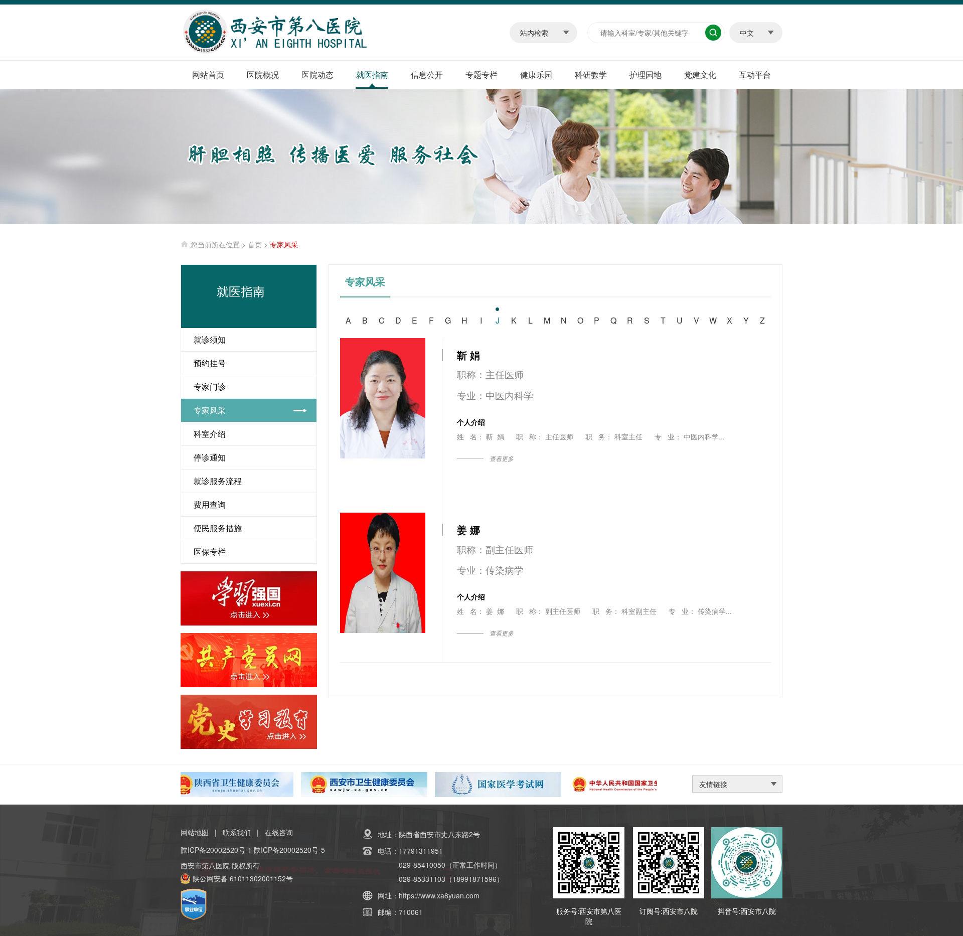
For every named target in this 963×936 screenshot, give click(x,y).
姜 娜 (468, 529)
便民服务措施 (218, 528)
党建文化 (700, 74)
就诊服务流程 (218, 481)
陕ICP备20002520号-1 (216, 850)
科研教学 (591, 74)
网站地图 (195, 832)
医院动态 (317, 74)
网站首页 (208, 74)
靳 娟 (468, 355)
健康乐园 (536, 74)
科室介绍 (210, 433)
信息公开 (427, 74)
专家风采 (210, 410)
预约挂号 (210, 363)
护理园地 (645, 74)
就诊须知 (210, 339)
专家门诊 (210, 386)
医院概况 (263, 74)
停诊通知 (210, 457)
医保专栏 (210, 551)
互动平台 (755, 74)
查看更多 (502, 458)
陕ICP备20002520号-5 (289, 850)
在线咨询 (279, 832)
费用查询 (210, 504)
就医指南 (372, 74)
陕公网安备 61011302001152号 (243, 878)
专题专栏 (481, 74)
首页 (255, 244)
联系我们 (237, 832)
